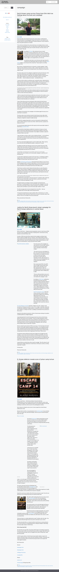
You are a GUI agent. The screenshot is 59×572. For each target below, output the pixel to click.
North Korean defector (42, 565)
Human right (34, 565)
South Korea (51, 565)
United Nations (23, 566)
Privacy (7, 27)
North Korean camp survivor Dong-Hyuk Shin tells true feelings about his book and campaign (35, 14)
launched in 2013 (25, 126)
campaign (19, 565)
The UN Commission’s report (39, 291)
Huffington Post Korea (21, 552)
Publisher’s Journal (7, 38)
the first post (34, 418)
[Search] (12, 8)
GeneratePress (36, 570)
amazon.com (19, 560)
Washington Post (32, 486)
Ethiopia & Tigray (7, 32)
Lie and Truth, (31, 513)
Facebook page (39, 411)
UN (20, 566)
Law (7, 28)
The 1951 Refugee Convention (22, 305)
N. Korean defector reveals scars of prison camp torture (35, 359)
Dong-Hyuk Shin (23, 565)
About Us (7, 19)
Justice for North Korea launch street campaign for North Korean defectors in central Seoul (34, 208)
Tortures (18, 566)
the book (30, 51)
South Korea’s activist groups (26, 161)
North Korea (37, 565)
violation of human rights (28, 566)
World (19, 200)
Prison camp (47, 565)
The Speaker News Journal (5, 2)
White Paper (41, 279)
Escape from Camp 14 (29, 565)
